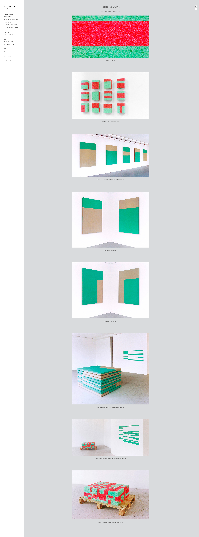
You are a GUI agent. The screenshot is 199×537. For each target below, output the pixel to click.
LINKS (5, 51)
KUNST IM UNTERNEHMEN (11, 19)
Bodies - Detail (110, 60)
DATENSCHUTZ (8, 56)
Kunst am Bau (8, 17)
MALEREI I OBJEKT (9, 14)
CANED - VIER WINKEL (11, 24)
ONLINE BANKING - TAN (12, 35)
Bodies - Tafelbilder (110, 250)
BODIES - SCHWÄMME (11, 27)
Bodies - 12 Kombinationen (110, 122)
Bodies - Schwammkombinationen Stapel (110, 522)
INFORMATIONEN (9, 44)
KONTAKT (6, 48)
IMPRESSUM (7, 54)
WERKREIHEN (8, 22)
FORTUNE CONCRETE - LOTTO (12, 31)
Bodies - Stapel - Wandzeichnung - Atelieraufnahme (110, 458)
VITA (5, 39)
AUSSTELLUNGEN (9, 41)
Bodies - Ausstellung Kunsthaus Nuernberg (110, 180)
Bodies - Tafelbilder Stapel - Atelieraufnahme (110, 407)
